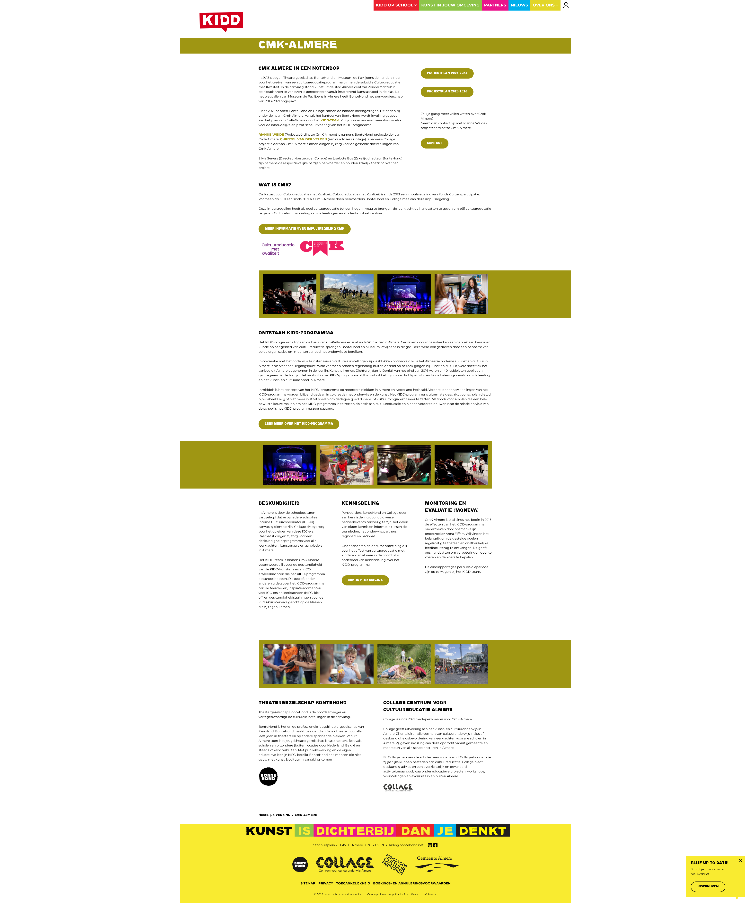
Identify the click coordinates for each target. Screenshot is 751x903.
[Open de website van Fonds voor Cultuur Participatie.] (394, 864)
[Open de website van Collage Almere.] (345, 864)
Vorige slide (252, 294)
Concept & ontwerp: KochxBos (388, 894)
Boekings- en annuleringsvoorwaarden (412, 883)
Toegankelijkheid (353, 883)
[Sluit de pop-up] (740, 860)
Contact (434, 143)
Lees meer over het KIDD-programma (299, 423)
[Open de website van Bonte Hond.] (300, 864)
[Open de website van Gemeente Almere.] (437, 864)
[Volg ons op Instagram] (430, 845)
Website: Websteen (424, 894)
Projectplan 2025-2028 (447, 91)
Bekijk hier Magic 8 (365, 580)
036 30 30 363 (376, 845)
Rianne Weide (271, 134)
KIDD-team (330, 120)
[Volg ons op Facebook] (435, 845)
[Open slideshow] (289, 294)
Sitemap (308, 883)
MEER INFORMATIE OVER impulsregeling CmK (304, 228)
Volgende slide (499, 294)
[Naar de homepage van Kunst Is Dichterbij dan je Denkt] (221, 22)
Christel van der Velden (303, 139)
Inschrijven (708, 886)
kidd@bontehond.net (406, 845)
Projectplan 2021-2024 (447, 73)
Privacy (325, 883)
